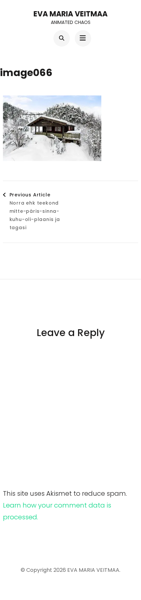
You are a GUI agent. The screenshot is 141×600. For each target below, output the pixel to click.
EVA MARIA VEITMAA (70, 14)
